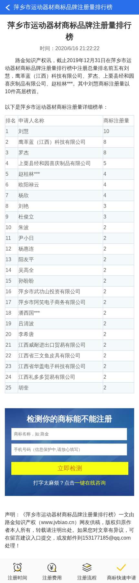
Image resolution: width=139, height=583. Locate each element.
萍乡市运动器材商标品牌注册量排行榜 (63, 7)
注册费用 (52, 577)
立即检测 (70, 468)
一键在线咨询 (90, 483)
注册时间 (17, 577)
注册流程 (87, 577)
